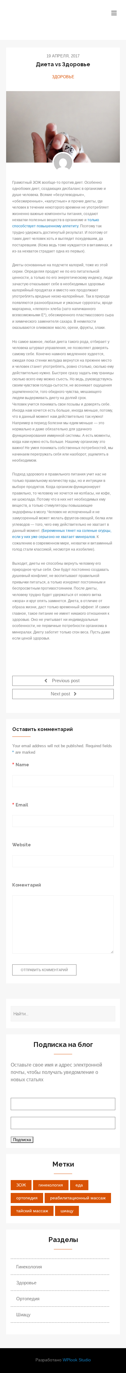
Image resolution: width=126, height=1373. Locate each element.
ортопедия (27, 1197)
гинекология (51, 1185)
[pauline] (63, 162)
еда (79, 1185)
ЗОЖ (21, 1185)
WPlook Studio (77, 1360)
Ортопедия (27, 1298)
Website (21, 844)
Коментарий (26, 884)
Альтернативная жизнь (43, 19)
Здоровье (63, 77)
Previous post (65, 680)
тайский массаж (32, 1210)
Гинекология (29, 1266)
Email (22, 804)
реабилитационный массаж (78, 1197)
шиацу (67, 1210)
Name (22, 764)
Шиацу (23, 1314)
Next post (61, 693)
